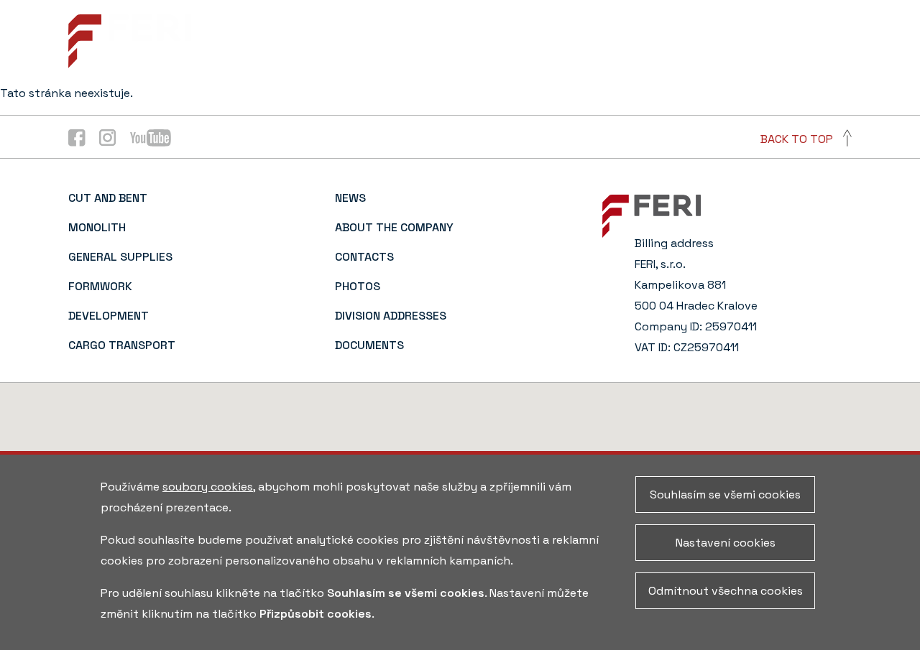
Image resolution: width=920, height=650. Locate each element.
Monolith (97, 227)
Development (108, 315)
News (301, 42)
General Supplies (120, 256)
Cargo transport (121, 345)
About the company (393, 42)
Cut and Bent (107, 197)
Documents (771, 42)
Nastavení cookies (726, 542)
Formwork (100, 286)
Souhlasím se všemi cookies (725, 494)
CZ (845, 42)
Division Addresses (664, 42)
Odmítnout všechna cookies (725, 590)
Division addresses (390, 315)
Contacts (499, 42)
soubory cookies (207, 486)
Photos (569, 42)
